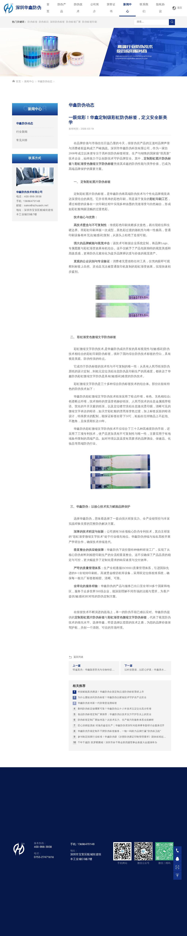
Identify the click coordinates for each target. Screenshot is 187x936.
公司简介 (94, 8)
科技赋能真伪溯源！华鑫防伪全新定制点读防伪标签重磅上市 (111, 692)
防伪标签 (32, 22)
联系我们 (144, 8)
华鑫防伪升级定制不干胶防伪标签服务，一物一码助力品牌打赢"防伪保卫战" (119, 731)
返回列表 (78, 657)
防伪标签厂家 (73, 22)
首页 (48, 8)
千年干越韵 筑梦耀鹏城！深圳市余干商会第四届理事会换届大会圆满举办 (117, 743)
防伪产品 (62, 8)
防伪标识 (44, 22)
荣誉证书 (111, 8)
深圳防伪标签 (57, 22)
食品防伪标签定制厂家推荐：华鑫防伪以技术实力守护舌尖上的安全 (115, 714)
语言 (179, 8)
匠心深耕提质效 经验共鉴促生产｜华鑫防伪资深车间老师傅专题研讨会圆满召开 (121, 726)
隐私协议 (160, 8)
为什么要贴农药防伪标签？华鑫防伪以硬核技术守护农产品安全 (112, 698)
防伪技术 (78, 8)
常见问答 (22, 140)
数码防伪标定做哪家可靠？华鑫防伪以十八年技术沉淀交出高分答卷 (115, 709)
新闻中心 (127, 8)
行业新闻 (22, 132)
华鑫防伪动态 (45, 82)
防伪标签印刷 (89, 22)
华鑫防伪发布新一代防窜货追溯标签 (97, 703)
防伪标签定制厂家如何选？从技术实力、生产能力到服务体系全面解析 (116, 720)
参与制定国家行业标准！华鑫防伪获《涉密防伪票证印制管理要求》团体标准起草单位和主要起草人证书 (122, 737)
